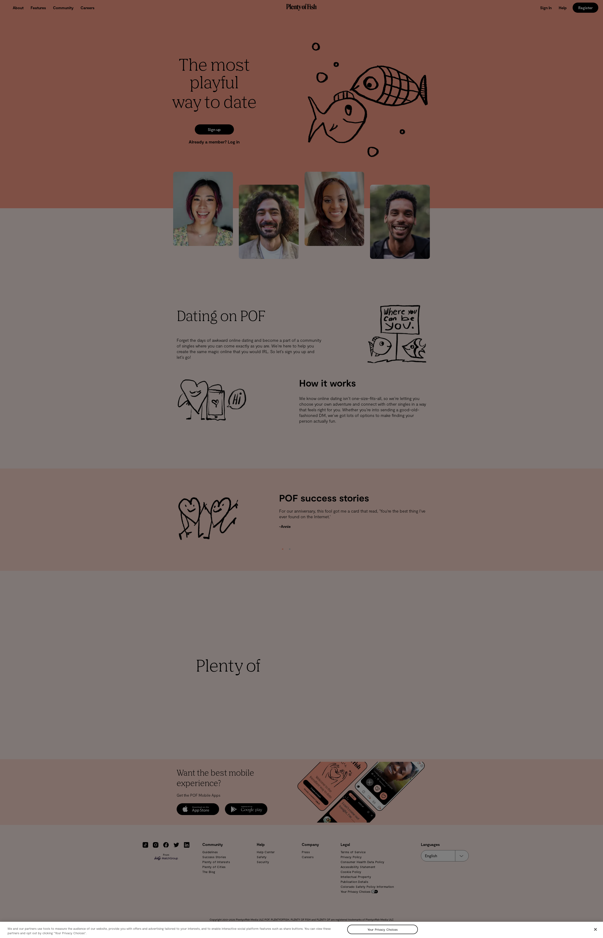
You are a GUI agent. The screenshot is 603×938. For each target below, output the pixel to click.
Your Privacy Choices (382, 929)
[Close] (595, 929)
